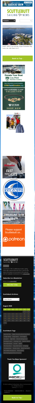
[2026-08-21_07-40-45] (17, 6)
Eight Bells (12, 339)
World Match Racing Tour (10, 350)
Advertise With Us (19, 391)
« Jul (4, 325)
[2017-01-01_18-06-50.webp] (16, 371)
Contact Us (7, 392)
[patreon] (14, 246)
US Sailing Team (7, 348)
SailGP (20, 343)
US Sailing (25, 346)
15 (24, 316)
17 (5, 318)
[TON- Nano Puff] (14, 132)
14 (20, 316)
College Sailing (7, 336)
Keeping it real (17, 341)
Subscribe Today (12, 285)
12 (12, 316)
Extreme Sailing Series (22, 339)
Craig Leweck (15, 336)
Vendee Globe (16, 348)
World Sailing (20, 350)
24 (5, 320)
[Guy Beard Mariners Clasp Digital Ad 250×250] (14, 109)
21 (20, 318)
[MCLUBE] (14, 178)
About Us (28, 391)
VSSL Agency (20, 387)
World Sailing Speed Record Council (12, 353)
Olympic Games (26, 341)
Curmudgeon (23, 336)
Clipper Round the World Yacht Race (21, 334)
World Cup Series (25, 348)
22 (24, 318)
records (15, 343)
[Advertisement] (14, 144)
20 (16, 318)
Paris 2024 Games (8, 343)
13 (16, 316)
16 (28, 316)
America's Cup (7, 334)
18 (9, 318)
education (6, 339)
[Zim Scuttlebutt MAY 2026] (14, 223)
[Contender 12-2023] (14, 200)
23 (28, 318)
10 (5, 316)
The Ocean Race (8, 346)
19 (12, 318)
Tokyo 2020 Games (17, 346)
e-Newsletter (26, 274)
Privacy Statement (8, 391)
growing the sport (8, 341)
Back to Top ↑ (17, 58)
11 (9, 316)
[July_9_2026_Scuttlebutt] (14, 87)
